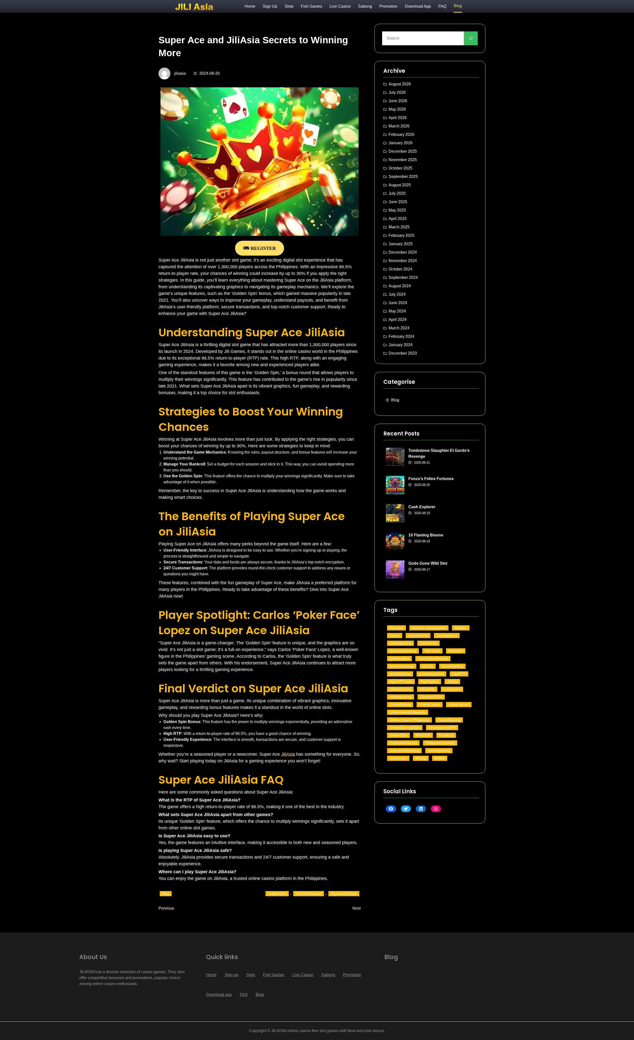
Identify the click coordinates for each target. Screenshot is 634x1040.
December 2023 (403, 353)
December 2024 (403, 252)
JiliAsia (288, 754)
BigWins (460, 628)
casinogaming (400, 643)
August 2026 (400, 84)
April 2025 (398, 219)
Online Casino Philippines (409, 720)
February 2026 (401, 134)
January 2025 (401, 244)
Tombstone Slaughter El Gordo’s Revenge (439, 453)
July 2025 (397, 193)
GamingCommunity (433, 658)
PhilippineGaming (403, 743)
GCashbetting (452, 666)
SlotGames (398, 758)
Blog (165, 893)
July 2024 (397, 294)
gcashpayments (431, 674)
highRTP (459, 674)
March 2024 (399, 328)
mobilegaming (401, 697)
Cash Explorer (421, 507)
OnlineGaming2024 (405, 727)
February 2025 (401, 235)
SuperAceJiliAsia (344, 893)
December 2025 (403, 151)
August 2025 (400, 185)
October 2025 (400, 168)
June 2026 (398, 101)
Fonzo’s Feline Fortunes (431, 479)
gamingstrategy (402, 666)
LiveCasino (452, 689)
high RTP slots (401, 681)
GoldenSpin (277, 893)
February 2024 (401, 336)
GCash (427, 666)
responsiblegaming (404, 750)
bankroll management (429, 628)
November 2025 (403, 160)
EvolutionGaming (403, 651)
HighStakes (430, 681)
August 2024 (400, 286)
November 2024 (403, 261)
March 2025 (399, 227)
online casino (459, 704)
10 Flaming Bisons (425, 535)
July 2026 (397, 92)
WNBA (440, 758)
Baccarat (396, 628)
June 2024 (398, 303)
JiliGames (427, 689)
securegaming (439, 750)
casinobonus (418, 635)
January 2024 (401, 345)
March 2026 (399, 126)
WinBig (420, 758)
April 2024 (398, 319)
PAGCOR (423, 735)
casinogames (446, 635)
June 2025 (398, 202)
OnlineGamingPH (442, 727)
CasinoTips (428, 643)
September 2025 (403, 176)
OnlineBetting (400, 704)
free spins (432, 651)
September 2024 (403, 277)
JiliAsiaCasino (400, 689)
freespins (456, 651)
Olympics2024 (431, 697)
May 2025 (397, 210)
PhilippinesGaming (440, 743)
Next (356, 908)
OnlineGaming (449, 720)
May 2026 (397, 109)
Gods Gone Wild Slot (427, 563)
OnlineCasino (429, 704)
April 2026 (398, 118)
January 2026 (401, 143)
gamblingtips (399, 658)
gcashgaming (400, 674)
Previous (166, 908)
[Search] (471, 38)
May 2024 (397, 311)
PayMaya (446, 735)
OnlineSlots (398, 735)
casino (395, 635)
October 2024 (400, 269)
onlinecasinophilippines (408, 712)
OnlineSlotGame (308, 893)
